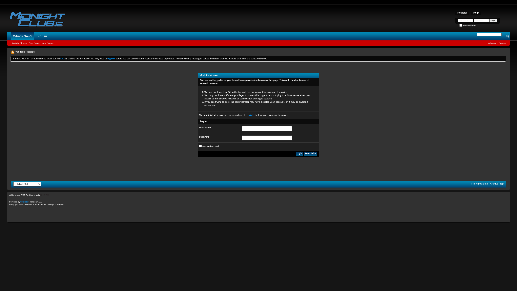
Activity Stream (19, 43)
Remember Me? (469, 25)
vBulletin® (25, 202)
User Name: (205, 127)
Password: (204, 137)
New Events (48, 43)
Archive (494, 183)
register (251, 115)
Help (476, 12)
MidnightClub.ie (479, 183)
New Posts (34, 43)
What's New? (22, 36)
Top (502, 183)
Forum (42, 36)
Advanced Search (497, 43)
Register (462, 12)
